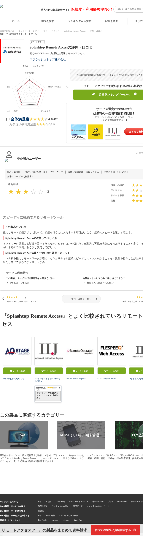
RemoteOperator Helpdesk (75, 379)
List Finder (42, 520)
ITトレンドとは (44, 501)
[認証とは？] (9, 162)
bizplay (66, 520)
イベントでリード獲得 (68, 515)
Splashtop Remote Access (74, 31)
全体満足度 (20, 119)
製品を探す (47, 21)
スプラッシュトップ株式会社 (48, 59)
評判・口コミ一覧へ (81, 299)
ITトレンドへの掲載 (46, 515)
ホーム (16, 21)
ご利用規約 (60, 501)
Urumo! (55, 520)
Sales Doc (78, 520)
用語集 (41, 510)
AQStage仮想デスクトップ (14, 379)
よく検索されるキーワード (98, 506)
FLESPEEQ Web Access (106, 379)
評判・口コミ (96, 31)
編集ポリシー (98, 501)
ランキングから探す (79, 21)
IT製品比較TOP (7, 31)
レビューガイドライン (78, 501)
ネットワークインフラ (28, 31)
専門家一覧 (77, 506)
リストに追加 (18, 371)
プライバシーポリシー (117, 501)
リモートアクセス (51, 31)
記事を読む (111, 21)
